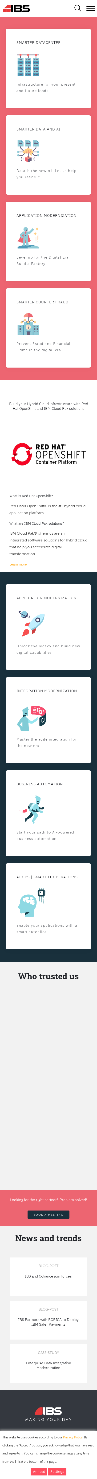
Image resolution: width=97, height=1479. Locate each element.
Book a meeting (48, 1215)
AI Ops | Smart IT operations (47, 877)
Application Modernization (46, 215)
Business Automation (39, 784)
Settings (57, 1472)
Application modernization (46, 597)
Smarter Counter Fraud (42, 302)
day (67, 1420)
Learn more (18, 564)
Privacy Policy (73, 1437)
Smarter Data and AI (38, 129)
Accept (39, 1472)
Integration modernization (46, 690)
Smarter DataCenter (38, 42)
